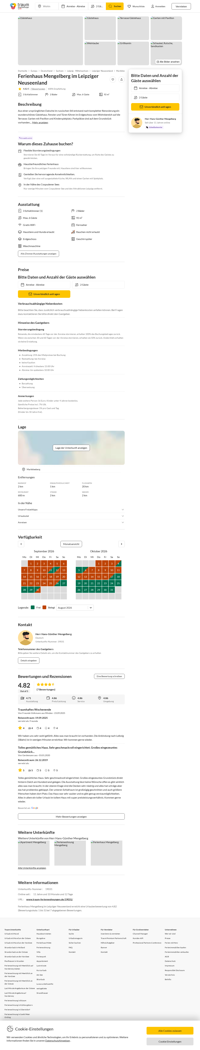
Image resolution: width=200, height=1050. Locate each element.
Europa (34, 71)
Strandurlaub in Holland (15, 947)
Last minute (41, 965)
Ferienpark (41, 956)
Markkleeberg (122, 71)
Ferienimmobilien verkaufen (177, 952)
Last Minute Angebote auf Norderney (15, 994)
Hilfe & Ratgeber (108, 943)
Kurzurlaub (41, 970)
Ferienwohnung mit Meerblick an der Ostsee (18, 982)
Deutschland (46, 71)
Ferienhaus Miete (44, 943)
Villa (38, 952)
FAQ (71, 947)
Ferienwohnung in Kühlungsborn (19, 1005)
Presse (167, 938)
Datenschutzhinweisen (57, 1040)
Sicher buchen (75, 943)
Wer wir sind (170, 934)
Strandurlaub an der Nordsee (17, 956)
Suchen (117, 6)
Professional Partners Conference (147, 943)
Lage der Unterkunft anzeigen (71, 447)
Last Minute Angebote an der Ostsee (20, 988)
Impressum (169, 965)
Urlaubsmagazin (76, 938)
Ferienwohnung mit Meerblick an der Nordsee (18, 974)
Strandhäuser (42, 993)
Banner (104, 947)
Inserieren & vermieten (110, 934)
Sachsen (59, 71)
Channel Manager (140, 934)
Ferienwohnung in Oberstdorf (17, 1009)
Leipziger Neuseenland (102, 71)
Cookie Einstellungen (170, 1041)
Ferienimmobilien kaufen (175, 947)
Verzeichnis (170, 975)
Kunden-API (138, 938)
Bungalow (41, 938)
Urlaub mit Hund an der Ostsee (18, 938)
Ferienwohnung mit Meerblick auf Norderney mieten (19, 967)
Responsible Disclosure (175, 970)
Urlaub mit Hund (12, 934)
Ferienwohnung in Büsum (15, 1000)
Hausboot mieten (44, 934)
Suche (71, 934)
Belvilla (168, 979)
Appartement (42, 961)
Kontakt (72, 952)
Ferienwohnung (43, 947)
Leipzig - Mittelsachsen (77, 71)
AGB (167, 956)
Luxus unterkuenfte (45, 984)
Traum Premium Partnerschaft (113, 938)
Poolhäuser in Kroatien (14, 961)
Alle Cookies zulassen (170, 1030)
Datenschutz (170, 961)
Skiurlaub (41, 979)
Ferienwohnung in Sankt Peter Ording (17, 1015)
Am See (40, 975)
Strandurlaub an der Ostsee (16, 952)
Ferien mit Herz (171, 943)
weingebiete (42, 988)
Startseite (22, 71)
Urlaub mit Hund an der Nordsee (18, 943)
